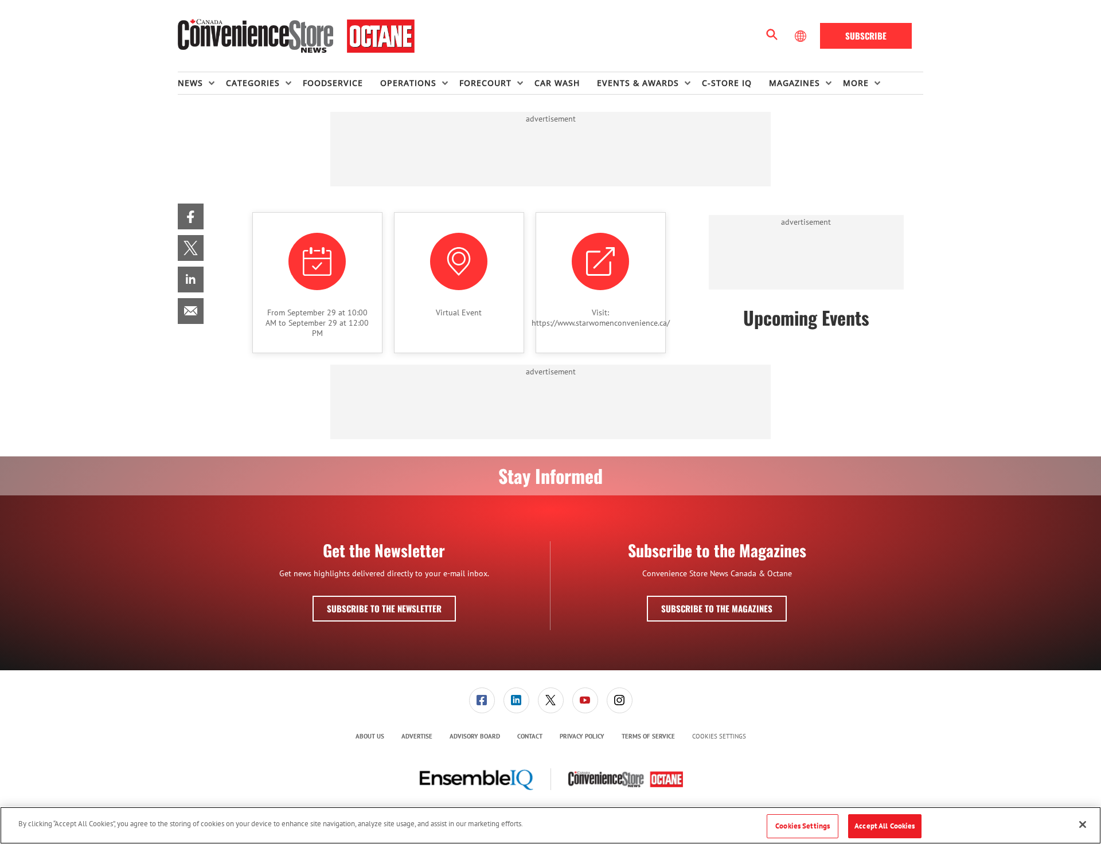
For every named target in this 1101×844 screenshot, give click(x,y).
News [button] (190, 82)
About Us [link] (370, 736)
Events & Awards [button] (638, 82)
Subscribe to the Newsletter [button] (384, 608)
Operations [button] (408, 82)
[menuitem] (202, 83)
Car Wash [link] (557, 82)
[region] (550, 825)
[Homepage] (296, 36)
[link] (191, 216)
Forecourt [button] (485, 82)
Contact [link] (529, 736)
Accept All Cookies (884, 826)
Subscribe (866, 35)
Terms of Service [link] (648, 736)
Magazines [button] (794, 82)
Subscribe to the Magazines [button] (716, 608)
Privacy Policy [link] (582, 736)
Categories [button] (253, 82)
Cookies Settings (719, 736)
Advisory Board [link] (475, 736)
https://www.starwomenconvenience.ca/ (601, 323)
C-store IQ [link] (727, 82)
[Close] (1082, 824)
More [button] (856, 82)
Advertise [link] (416, 736)
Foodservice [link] (333, 82)
